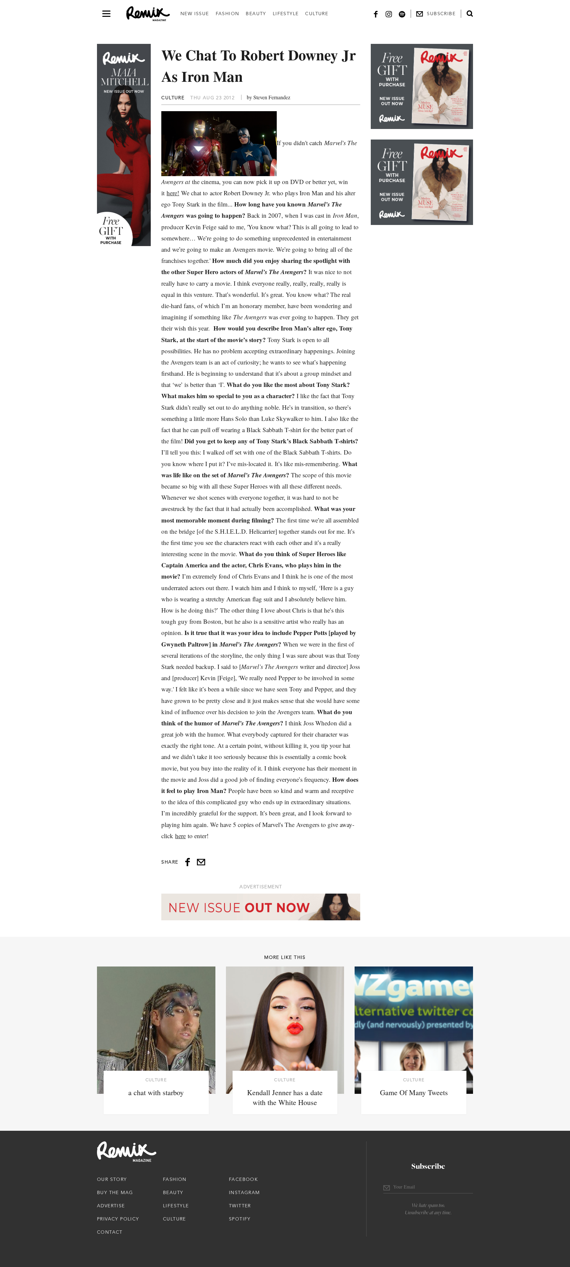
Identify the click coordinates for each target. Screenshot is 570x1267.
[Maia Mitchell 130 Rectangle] (422, 86)
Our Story (112, 1179)
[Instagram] (389, 14)
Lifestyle (286, 13)
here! (173, 193)
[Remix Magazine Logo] (148, 13)
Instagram (244, 1192)
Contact (110, 1232)
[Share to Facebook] (187, 862)
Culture (316, 13)
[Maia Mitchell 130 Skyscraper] (124, 145)
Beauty (256, 13)
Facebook (243, 1179)
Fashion (227, 13)
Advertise (111, 1206)
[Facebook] (375, 14)
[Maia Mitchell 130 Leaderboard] (260, 907)
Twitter (240, 1206)
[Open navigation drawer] (106, 13)
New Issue (194, 13)
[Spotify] (402, 14)
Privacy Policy (118, 1219)
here (180, 836)
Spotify (240, 1219)
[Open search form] (469, 13)
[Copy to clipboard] (201, 862)
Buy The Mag (115, 1192)
